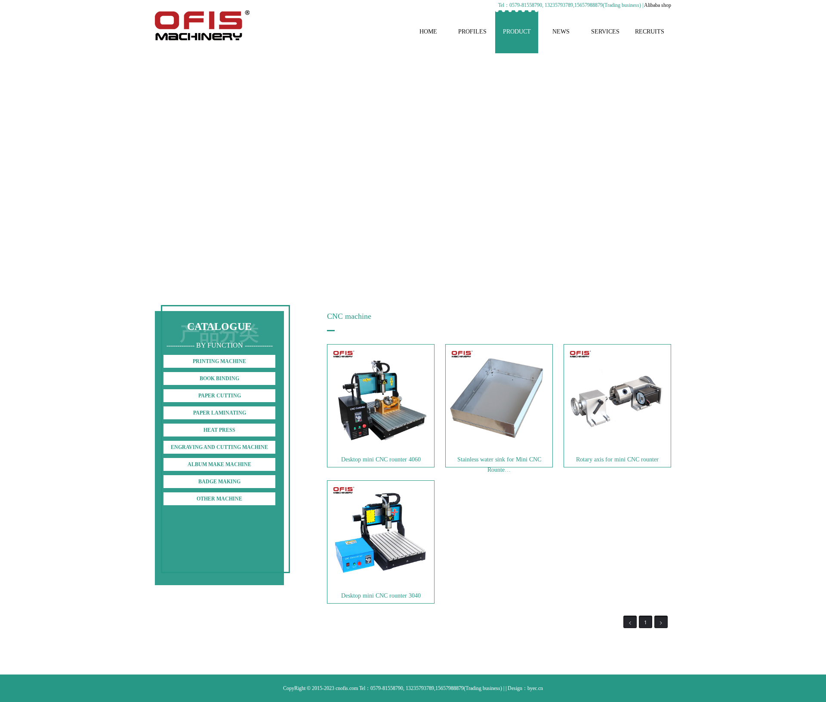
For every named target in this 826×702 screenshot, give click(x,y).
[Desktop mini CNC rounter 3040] (380, 584)
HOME (428, 31)
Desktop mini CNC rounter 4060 (381, 459)
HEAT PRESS (219, 430)
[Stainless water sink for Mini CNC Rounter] (499, 448)
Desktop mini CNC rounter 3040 (381, 595)
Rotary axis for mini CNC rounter (617, 459)
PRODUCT (517, 31)
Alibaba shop (657, 5)
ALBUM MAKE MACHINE (219, 464)
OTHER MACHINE (219, 499)
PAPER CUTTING (219, 396)
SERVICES (605, 31)
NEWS (561, 31)
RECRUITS (649, 31)
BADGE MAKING (219, 482)
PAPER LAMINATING (219, 413)
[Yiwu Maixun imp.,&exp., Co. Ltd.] (202, 39)
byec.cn (535, 688)
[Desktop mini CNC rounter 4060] (380, 448)
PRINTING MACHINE (219, 361)
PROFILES (472, 31)
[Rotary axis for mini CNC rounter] (617, 448)
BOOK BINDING (219, 378)
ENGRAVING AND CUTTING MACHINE (219, 447)
